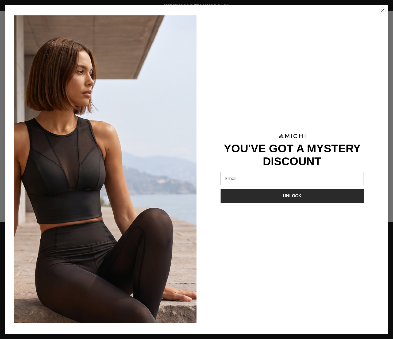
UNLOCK (292, 196)
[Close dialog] (382, 10)
